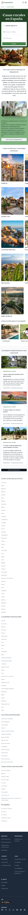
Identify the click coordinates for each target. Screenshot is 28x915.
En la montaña (5, 779)
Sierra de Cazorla (5, 743)
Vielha (2, 645)
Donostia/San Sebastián (7, 688)
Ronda (3, 633)
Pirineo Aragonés (5, 721)
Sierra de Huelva (5, 749)
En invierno (4, 814)
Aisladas (3, 789)
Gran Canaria (4, 725)
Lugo (2, 559)
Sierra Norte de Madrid (7, 718)
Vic (2, 648)
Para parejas (4, 792)
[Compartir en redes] (23, 2)
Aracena (3, 627)
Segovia (3, 581)
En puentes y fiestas (6, 808)
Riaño (2, 654)
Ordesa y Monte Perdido (7, 731)
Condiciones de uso (20, 859)
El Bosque (3, 630)
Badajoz (3, 501)
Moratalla (3, 685)
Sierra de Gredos (5, 759)
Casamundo (4, 888)
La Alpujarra (4, 746)
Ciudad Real (4, 519)
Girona (3, 529)
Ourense (3, 566)
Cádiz (2, 513)
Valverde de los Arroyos (7, 676)
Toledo (3, 596)
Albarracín (3, 701)
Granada (3, 532)
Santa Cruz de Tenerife (7, 578)
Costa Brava (4, 755)
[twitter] (10, 910)
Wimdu (3, 885)
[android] (14, 902)
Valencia (3, 600)
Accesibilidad (18, 868)
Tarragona (3, 590)
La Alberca (4, 664)
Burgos (3, 507)
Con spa (3, 782)
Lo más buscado (6, 865)
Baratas (3, 773)
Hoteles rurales (5, 776)
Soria (2, 587)
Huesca (3, 544)
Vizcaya (3, 606)
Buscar (14, 44)
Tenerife (3, 728)
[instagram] (6, 910)
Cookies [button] (17, 865)
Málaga (3, 562)
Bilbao (2, 694)
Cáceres (3, 510)
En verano (3, 811)
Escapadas (4, 859)
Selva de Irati (4, 752)
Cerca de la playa (5, 770)
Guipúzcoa (4, 538)
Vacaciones (4, 862)
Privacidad (18, 862)
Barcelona (3, 504)
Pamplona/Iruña (5, 704)
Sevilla (2, 584)
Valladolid (3, 603)
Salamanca (4, 575)
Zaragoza (3, 612)
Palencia (3, 569)
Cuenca (3, 525)
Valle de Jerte (4, 740)
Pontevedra (4, 572)
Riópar (3, 670)
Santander (4, 691)
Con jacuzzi (4, 786)
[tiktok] (13, 910)
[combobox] (14, 25)
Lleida (2, 556)
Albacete (3, 488)
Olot (2, 642)
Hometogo (4, 882)
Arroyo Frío (4, 623)
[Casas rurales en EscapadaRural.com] (7, 2)
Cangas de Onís (5, 682)
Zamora (3, 609)
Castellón (3, 516)
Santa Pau (3, 639)
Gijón (2, 710)
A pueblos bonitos (6, 818)
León (2, 553)
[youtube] (17, 910)
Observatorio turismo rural (5, 846)
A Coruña (3, 482)
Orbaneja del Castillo (6, 661)
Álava (2, 485)
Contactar (4, 850)
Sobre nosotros (5, 839)
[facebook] (2, 910)
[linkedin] (25, 910)
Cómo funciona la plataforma (19, 872)
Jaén (2, 547)
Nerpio (3, 679)
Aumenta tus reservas (18, 840)
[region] (14, 169)
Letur (2, 673)
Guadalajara (4, 535)
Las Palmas (4, 550)
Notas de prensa (6, 842)
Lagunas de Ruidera (6, 734)
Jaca (2, 707)
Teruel (2, 593)
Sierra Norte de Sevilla (7, 762)
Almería (3, 495)
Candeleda (4, 651)
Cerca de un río (5, 795)
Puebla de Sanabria (6, 657)
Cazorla (3, 620)
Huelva (3, 541)
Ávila (2, 498)
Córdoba (3, 522)
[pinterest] (21, 910)
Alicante (3, 491)
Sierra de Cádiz (5, 737)
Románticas (4, 821)
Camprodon (4, 636)
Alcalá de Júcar (5, 667)
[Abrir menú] (26, 2)
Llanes (2, 698)
